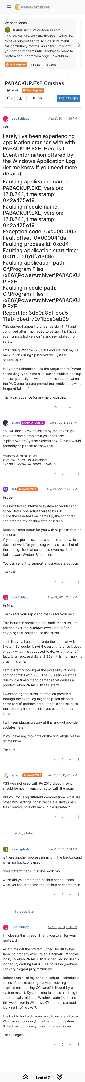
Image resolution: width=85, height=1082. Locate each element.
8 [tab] (56, 68)
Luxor (16, 422)
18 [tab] (60, 74)
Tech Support (34, 90)
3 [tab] (21, 68)
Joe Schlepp (20, 118)
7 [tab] (49, 68)
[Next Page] (78, 45)
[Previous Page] (6, 45)
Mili (14, 489)
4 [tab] (28, 68)
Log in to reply (68, 98)
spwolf (16, 775)
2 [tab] (14, 68)
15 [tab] (39, 74)
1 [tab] (7, 68)
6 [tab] (42, 68)
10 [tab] (70, 68)
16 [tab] (46, 74)
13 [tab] (24, 74)
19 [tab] (67, 74)
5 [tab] (35, 68)
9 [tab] (63, 68)
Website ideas (16, 23)
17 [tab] (53, 74)
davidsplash (20, 29)
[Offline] (7, 423)
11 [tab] (78, 68)
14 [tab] (32, 74)
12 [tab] (17, 74)
